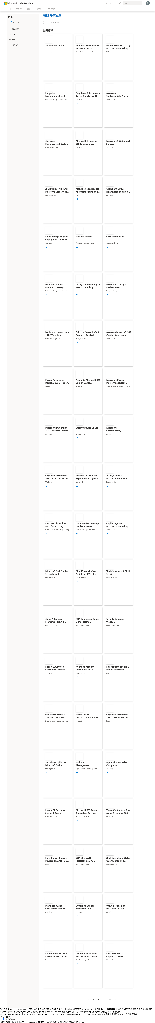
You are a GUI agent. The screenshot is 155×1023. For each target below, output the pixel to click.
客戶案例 (37, 1009)
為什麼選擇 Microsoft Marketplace (14, 1009)
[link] (57, 57)
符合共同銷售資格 (33, 1011)
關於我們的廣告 (67, 1022)
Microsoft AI (5, 1014)
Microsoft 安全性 (17, 1014)
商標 (59, 1022)
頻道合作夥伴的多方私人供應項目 (106, 1011)
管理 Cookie (79, 1022)
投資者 (134, 1014)
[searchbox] (26, 22)
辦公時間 (45, 1009)
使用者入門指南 (56, 1009)
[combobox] (80, 22)
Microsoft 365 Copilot (79, 1014)
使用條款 (53, 1022)
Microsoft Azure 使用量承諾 (93, 1009)
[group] (46, 56)
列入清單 (132, 1009)
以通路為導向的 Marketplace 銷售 (79, 1011)
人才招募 (105, 1014)
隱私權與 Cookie (42, 1022)
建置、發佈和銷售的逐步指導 (14, 1011)
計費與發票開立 (111, 1009)
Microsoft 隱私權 (124, 1014)
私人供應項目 (75, 1009)
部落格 (31, 1009)
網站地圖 (22, 1022)
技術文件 (66, 1009)
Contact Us (30, 1022)
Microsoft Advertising (61, 1014)
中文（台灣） (5, 1017)
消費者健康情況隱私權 (9, 1022)
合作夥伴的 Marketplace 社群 (53, 1011)
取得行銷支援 (142, 1009)
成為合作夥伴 (123, 1009)
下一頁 (110, 999)
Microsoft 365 (46, 1014)
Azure (26, 1014)
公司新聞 (113, 1014)
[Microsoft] (10, 3)
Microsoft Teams (94, 1014)
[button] (45, 22)
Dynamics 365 (35, 1014)
